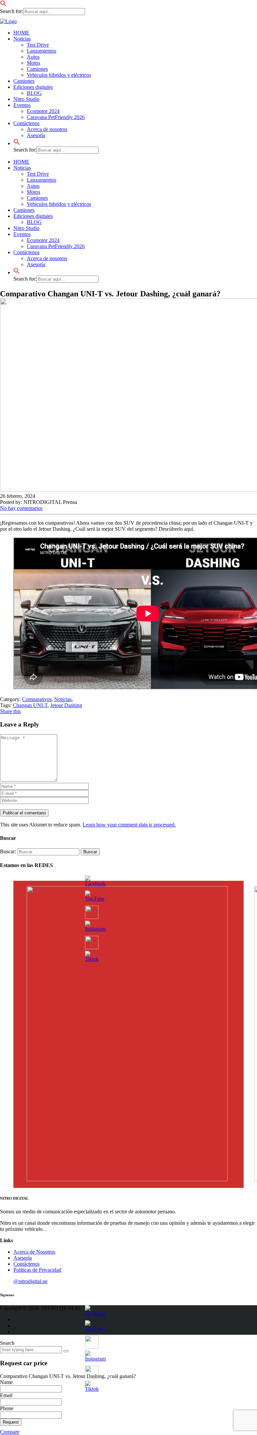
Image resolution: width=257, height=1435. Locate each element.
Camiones (37, 69)
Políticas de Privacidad (37, 1270)
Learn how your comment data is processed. (129, 824)
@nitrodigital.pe (30, 1281)
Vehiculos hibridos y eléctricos (59, 75)
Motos (33, 63)
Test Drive (38, 45)
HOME (21, 33)
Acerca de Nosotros (34, 1252)
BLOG (34, 93)
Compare (9, 1432)
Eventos (21, 105)
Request (11, 1422)
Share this (10, 711)
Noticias (22, 39)
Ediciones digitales (33, 87)
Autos (33, 57)
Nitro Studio (26, 99)
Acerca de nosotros (47, 129)
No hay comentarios (21, 508)
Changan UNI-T (30, 705)
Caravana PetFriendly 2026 (56, 117)
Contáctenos (26, 123)
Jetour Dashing (66, 705)
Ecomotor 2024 (43, 111)
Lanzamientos (41, 51)
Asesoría (36, 135)
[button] (3, 5)
